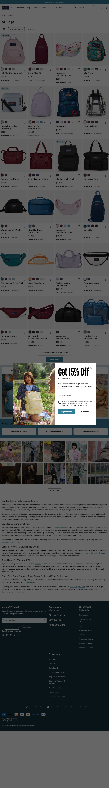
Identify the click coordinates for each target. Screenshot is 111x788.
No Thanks (84, 411)
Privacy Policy (66, 405)
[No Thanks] (91, 368)
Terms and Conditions (80, 405)
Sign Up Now (66, 411)
